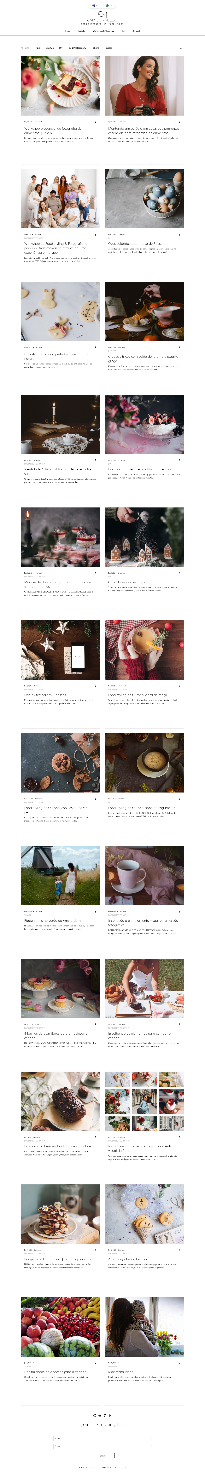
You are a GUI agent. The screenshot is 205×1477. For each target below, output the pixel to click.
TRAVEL (27, 915)
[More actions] (96, 121)
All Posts (25, 47)
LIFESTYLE (112, 1366)
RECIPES (112, 351)
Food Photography (77, 47)
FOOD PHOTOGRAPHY (34, 238)
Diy (60, 47)
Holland (95, 47)
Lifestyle (50, 47)
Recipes (108, 47)
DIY (109, 238)
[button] (180, 48)
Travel (37, 47)
